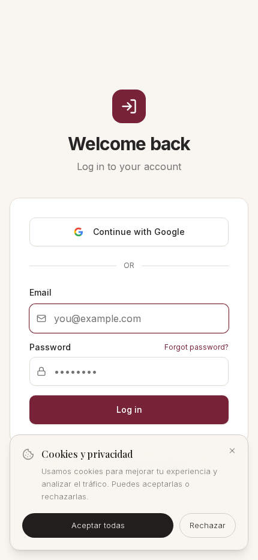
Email (40, 292)
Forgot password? (196, 347)
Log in (129, 409)
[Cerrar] (232, 450)
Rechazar (208, 525)
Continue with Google (139, 232)
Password (50, 347)
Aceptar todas (98, 525)
